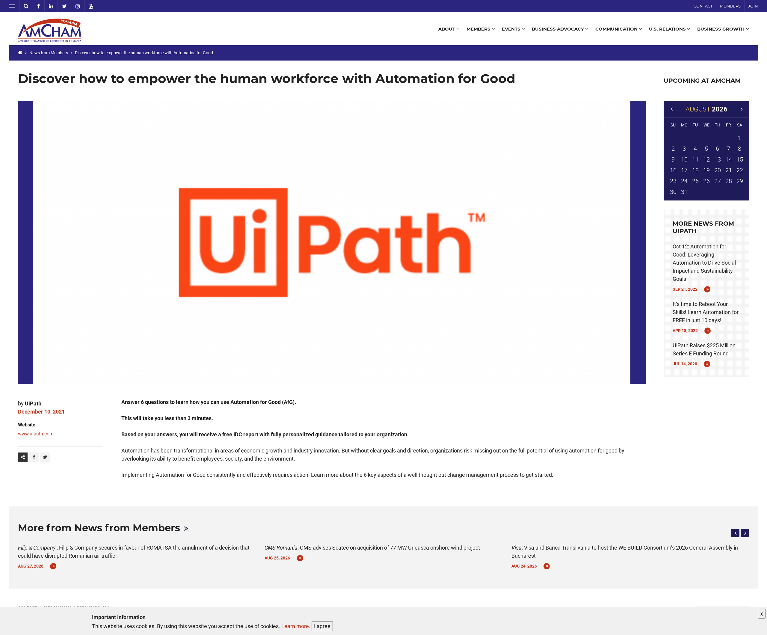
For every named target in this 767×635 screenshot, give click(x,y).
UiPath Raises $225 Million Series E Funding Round (704, 349)
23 (673, 181)
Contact (703, 6)
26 (706, 181)
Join (753, 6)
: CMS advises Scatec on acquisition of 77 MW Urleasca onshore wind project (372, 547)
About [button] (447, 29)
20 (717, 170)
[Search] (26, 6)
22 (739, 170)
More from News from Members (99, 528)
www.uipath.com (36, 434)
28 (728, 181)
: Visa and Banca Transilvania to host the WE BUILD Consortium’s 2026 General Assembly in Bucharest (624, 551)
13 (717, 159)
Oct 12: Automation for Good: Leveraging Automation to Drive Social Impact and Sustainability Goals (704, 262)
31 (684, 191)
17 (684, 170)
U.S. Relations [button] (668, 29)
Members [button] (479, 29)
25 (695, 181)
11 (695, 159)
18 (695, 170)
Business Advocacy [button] (558, 29)
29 (739, 181)
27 (717, 181)
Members (730, 6)
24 (684, 181)
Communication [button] (617, 29)
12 (706, 159)
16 (673, 170)
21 (728, 170)
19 (706, 170)
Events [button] (512, 29)
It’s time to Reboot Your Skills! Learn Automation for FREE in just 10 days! (706, 312)
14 (728, 159)
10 (684, 159)
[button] (735, 533)
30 (673, 191)
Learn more (295, 626)
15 (739, 159)
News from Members (48, 52)
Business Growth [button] (721, 29)
